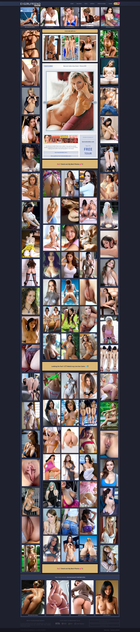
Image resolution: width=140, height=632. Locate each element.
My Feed (116, 3)
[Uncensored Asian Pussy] (109, 187)
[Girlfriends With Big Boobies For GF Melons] (70, 265)
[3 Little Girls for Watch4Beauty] (88, 413)
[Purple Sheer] (52, 413)
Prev (45, 102)
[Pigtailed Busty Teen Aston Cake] (52, 521)
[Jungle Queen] (109, 416)
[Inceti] (30, 473)
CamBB (110, 3)
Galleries (79, 3)
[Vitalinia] (70, 292)
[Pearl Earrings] (109, 501)
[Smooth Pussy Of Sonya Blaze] (70, 548)
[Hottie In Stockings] (30, 272)
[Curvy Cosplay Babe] (52, 494)
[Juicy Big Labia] (30, 358)
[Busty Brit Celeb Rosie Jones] (70, 413)
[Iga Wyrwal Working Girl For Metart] (30, 330)
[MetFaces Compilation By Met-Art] (30, 158)
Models (92, 3)
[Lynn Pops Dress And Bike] (109, 330)
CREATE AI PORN (101, 3)
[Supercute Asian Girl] (109, 130)
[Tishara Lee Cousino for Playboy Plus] (30, 130)
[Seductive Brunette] (88, 385)
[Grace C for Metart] (109, 530)
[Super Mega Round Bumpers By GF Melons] (52, 265)
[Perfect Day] (52, 385)
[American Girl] (88, 440)
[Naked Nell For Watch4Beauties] (52, 467)
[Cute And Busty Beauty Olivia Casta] (109, 473)
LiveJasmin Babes (29, 0)
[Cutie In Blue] (70, 183)
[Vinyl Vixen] (88, 521)
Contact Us (104, 625)
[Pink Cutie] (109, 387)
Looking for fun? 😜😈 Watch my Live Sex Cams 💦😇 (70, 366)
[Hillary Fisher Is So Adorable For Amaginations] (52, 548)
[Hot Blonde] (52, 48)
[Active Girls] (70, 48)
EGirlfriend (30, 4)
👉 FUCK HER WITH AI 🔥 (70, 31)
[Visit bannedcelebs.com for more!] (61, 139)
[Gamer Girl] (30, 44)
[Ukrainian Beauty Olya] (70, 237)
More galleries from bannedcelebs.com (61, 156)
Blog (86, 3)
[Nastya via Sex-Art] (52, 183)
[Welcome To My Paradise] (52, 237)
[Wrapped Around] (88, 346)
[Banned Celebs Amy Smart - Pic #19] (70, 101)
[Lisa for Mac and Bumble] (88, 319)
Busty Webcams (116, 0)
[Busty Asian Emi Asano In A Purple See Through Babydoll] (70, 494)
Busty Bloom (37, 0)
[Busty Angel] (52, 210)
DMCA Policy (106, 630)
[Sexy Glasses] (30, 72)
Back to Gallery (48, 66)
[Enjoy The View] (88, 548)
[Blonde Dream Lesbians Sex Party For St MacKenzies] (88, 494)
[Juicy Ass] (30, 387)
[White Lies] (88, 183)
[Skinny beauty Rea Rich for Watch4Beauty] (88, 292)
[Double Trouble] (88, 210)
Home (72, 3)
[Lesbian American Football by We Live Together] (70, 319)
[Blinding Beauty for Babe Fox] (30, 501)
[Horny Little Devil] (109, 559)
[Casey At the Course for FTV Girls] (70, 521)
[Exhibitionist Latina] (88, 237)
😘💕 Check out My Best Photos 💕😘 (70, 164)
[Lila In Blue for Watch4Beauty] (109, 444)
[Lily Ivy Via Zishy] (52, 346)
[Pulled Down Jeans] (109, 101)
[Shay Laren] (109, 273)
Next (94, 102)
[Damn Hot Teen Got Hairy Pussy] (70, 210)
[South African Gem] (30, 444)
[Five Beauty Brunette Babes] (109, 358)
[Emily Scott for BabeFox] (30, 101)
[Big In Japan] (70, 467)
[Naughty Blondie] (70, 440)
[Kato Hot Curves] (109, 215)
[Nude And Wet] (30, 244)
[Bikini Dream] (70, 346)
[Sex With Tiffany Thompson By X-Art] (109, 244)
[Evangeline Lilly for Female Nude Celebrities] (30, 301)
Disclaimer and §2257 (115, 630)
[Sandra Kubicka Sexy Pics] (30, 187)
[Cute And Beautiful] (109, 72)
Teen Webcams (108, 0)
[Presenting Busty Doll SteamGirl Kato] (30, 215)
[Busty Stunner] (88, 467)
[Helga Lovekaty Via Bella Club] (88, 265)
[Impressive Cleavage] (109, 44)
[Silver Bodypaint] (52, 292)
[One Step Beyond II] (88, 48)
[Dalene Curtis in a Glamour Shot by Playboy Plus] (52, 440)
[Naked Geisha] (30, 415)
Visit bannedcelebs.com (61, 152)
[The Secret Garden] (30, 558)
